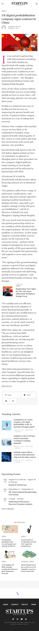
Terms (33, 604)
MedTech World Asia (18, 485)
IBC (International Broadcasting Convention (22, 493)
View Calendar (8, 508)
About (5, 604)
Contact (14, 604)
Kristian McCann (15, 26)
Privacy (25, 604)
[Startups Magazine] (19, 3)
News (4, 11)
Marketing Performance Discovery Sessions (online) (20, 502)
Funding (24, 562)
